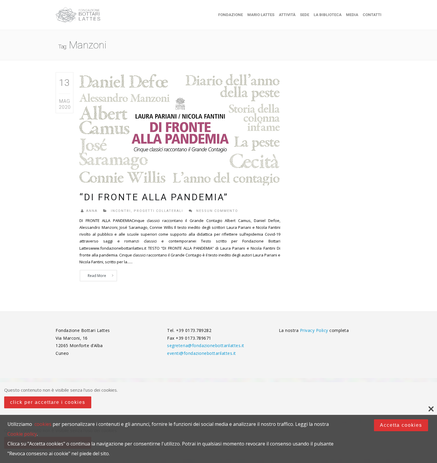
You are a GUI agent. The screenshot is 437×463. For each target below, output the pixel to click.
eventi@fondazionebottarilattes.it (201, 353)
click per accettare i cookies (47, 402)
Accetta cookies (401, 425)
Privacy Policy (315, 330)
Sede (304, 14)
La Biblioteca (328, 14)
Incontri (121, 211)
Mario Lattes (260, 14)
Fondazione (230, 14)
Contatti (372, 14)
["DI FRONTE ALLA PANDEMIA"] (179, 128)
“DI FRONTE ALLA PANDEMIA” (153, 197)
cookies (42, 424)
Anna (92, 211)
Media (352, 14)
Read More (97, 275)
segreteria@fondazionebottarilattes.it (205, 345)
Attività (287, 14)
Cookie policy (22, 434)
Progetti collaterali (158, 211)
